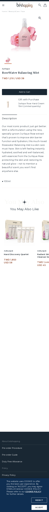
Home (4, 11)
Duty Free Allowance (12, 461)
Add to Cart (24, 92)
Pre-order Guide (10, 455)
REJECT (39, 500)
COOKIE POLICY (33, 491)
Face (23, 11)
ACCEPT (39, 507)
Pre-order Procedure (12, 448)
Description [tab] (9, 118)
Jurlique (6, 69)
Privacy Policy (9, 475)
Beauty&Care (14, 11)
